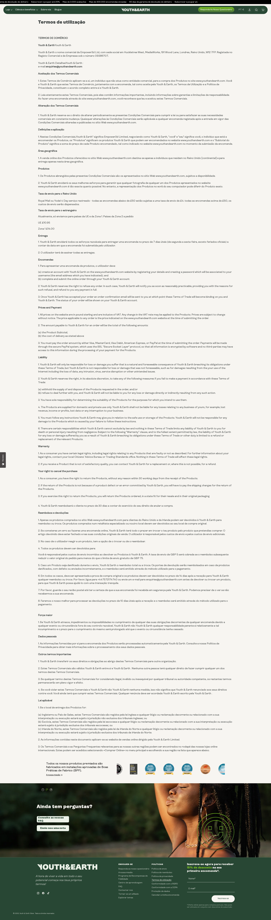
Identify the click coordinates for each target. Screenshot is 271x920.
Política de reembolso (162, 873)
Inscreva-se (223, 899)
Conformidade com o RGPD (165, 884)
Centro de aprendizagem (130, 883)
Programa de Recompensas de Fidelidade (133, 877)
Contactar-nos (125, 890)
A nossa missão (53, 775)
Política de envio (159, 869)
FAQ (120, 887)
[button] (9, 10)
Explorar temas (125, 898)
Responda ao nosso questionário (216, 10)
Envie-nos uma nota (53, 828)
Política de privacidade (162, 876)
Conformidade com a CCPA (164, 888)
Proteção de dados (161, 891)
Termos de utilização (161, 880)
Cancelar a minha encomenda (165, 895)
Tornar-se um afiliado (128, 894)
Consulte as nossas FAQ (51, 819)
